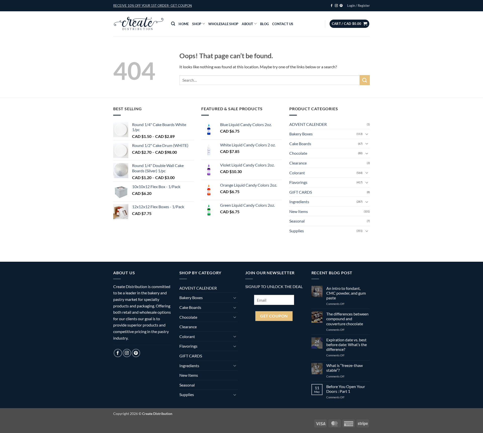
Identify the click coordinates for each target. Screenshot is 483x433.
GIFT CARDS (300, 192)
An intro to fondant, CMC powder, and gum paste (346, 293)
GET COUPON (274, 316)
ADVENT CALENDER (308, 124)
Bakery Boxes (301, 133)
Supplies (296, 230)
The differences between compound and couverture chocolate (347, 318)
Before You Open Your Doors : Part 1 (345, 389)
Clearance (298, 162)
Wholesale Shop (223, 24)
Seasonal (297, 221)
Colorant (297, 172)
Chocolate (298, 153)
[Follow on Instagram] (336, 6)
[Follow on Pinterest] (341, 6)
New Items (298, 211)
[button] (152, 5)
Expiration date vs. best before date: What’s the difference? (346, 344)
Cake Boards (300, 143)
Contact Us (282, 24)
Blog (264, 24)
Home (184, 24)
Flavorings (298, 182)
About (247, 24)
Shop (196, 24)
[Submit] (365, 80)
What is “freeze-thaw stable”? (344, 367)
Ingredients (299, 201)
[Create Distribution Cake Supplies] (138, 24)
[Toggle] (367, 134)
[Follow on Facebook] (331, 6)
